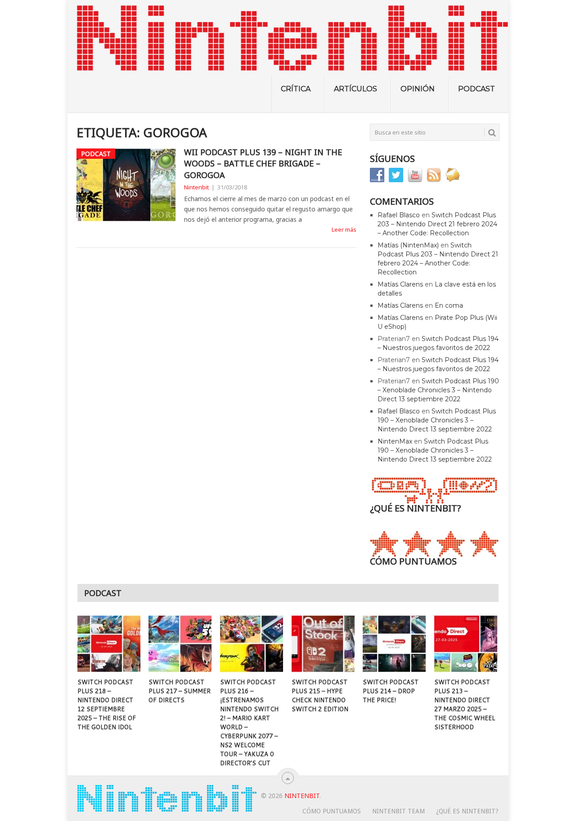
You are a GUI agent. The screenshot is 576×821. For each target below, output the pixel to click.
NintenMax (395, 441)
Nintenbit (196, 187)
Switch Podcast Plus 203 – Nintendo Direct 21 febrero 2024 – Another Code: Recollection (437, 224)
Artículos (355, 89)
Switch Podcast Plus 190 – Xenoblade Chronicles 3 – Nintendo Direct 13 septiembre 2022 (438, 390)
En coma (449, 305)
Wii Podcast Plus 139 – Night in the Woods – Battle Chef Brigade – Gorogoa (263, 163)
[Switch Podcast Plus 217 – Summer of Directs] (180, 644)
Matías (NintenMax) (408, 245)
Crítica (295, 89)
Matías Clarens (400, 284)
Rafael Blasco (399, 215)
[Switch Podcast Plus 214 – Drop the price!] (394, 644)
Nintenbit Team (398, 811)
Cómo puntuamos (331, 811)
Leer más (344, 229)
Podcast (476, 89)
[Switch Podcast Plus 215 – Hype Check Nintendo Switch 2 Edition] (323, 644)
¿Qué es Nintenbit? (467, 811)
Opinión (417, 89)
